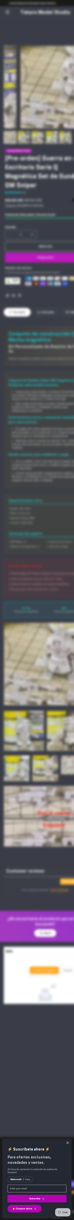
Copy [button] (27, 1179)
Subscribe (34, 1198)
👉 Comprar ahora (22, 1208)
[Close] (67, 1143)
